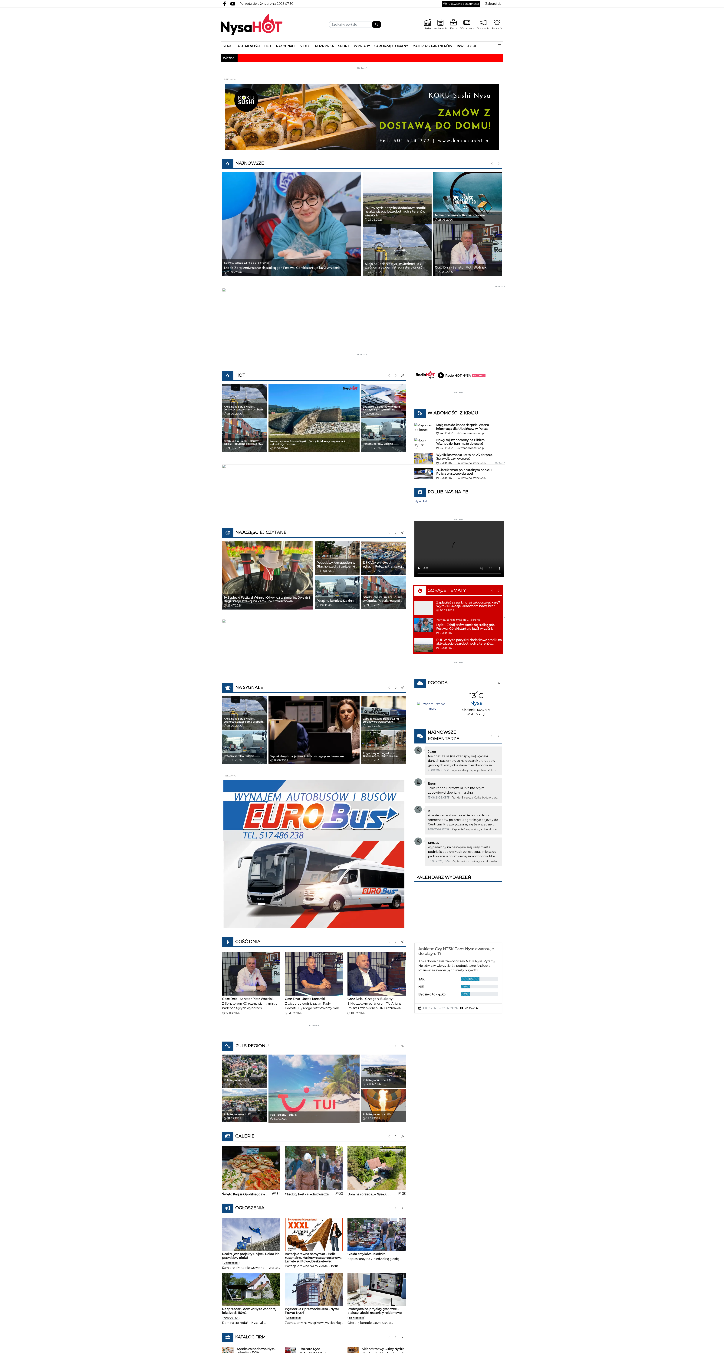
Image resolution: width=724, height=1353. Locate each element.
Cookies (315, 736)
